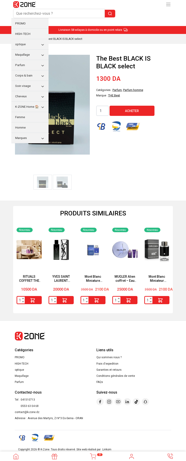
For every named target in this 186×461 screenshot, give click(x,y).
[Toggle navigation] (168, 4)
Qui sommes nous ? (109, 357)
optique (19, 369)
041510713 (28, 399)
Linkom (106, 449)
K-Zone (45, 449)
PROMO (19, 357)
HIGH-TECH (21, 363)
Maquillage (22, 375)
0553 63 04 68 (30, 406)
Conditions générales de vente (115, 375)
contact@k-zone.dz (27, 412)
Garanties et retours (109, 369)
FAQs (99, 382)
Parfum (19, 382)
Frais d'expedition (107, 363)
